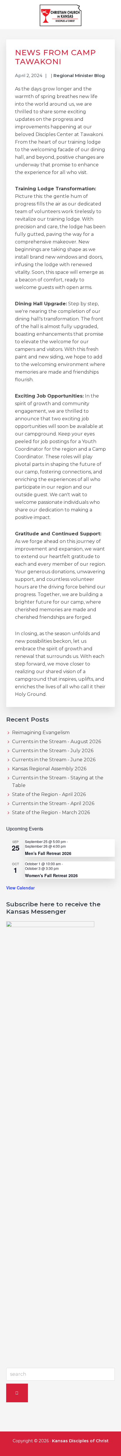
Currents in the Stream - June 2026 (53, 759)
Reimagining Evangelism (41, 732)
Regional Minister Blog (79, 75)
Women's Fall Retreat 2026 (51, 875)
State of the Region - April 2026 (49, 794)
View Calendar (20, 888)
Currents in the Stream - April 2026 (53, 803)
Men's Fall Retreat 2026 (48, 853)
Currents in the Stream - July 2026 (52, 750)
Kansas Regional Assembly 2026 (49, 768)
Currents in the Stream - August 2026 (56, 741)
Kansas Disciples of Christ (80, 1440)
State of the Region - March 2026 (51, 812)
